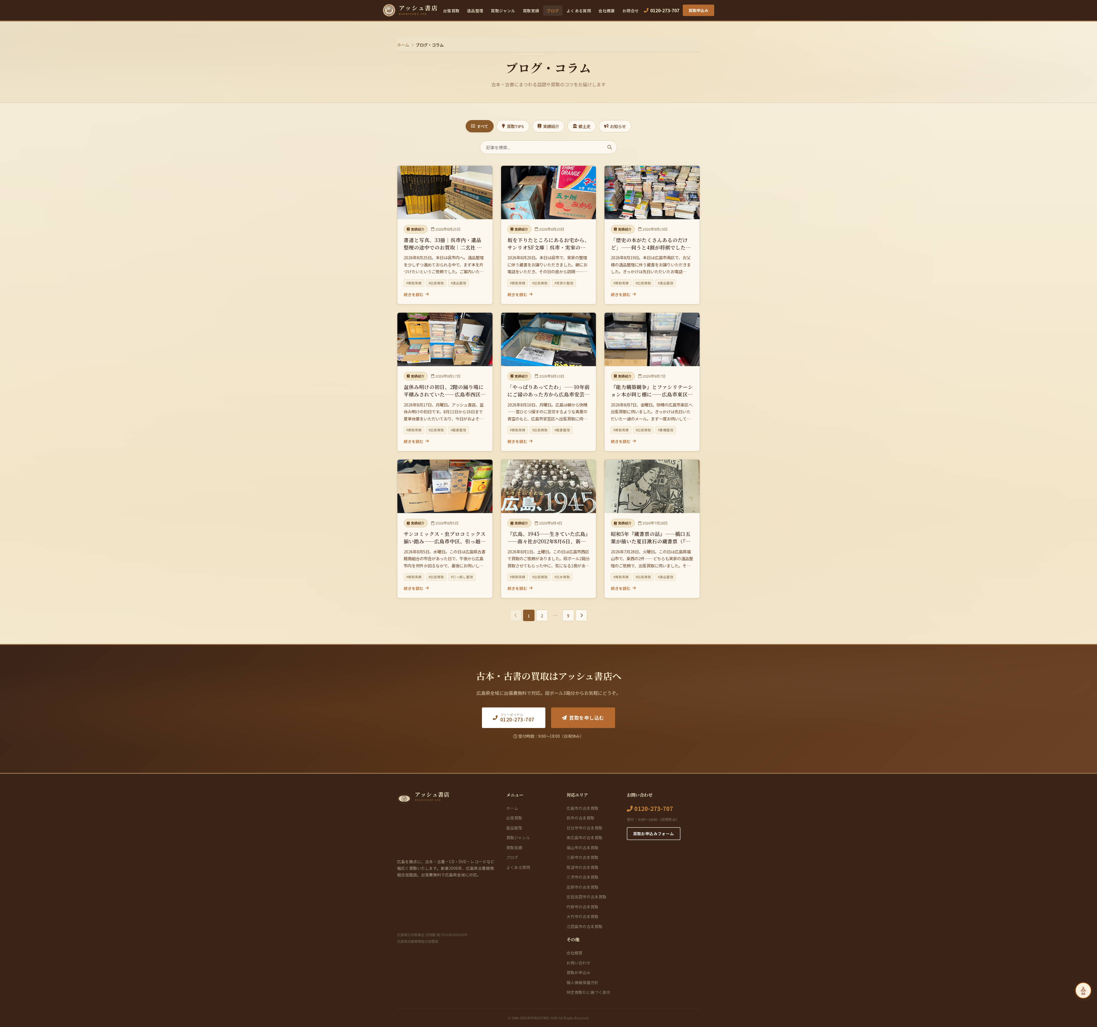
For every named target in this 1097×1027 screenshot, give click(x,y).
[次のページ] (581, 615)
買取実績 (531, 10)
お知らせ (618, 126)
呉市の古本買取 (580, 818)
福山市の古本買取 (582, 847)
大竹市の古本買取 (582, 916)
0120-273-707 (653, 808)
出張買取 (451, 10)
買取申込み (698, 10)
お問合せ (630, 10)
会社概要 (606, 10)
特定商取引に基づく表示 (588, 992)
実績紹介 (551, 126)
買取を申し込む (586, 717)
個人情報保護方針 (582, 982)
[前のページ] (515, 615)
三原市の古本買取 (582, 857)
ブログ (553, 10)
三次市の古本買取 (582, 877)
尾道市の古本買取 (582, 867)
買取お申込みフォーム (653, 833)
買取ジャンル (503, 10)
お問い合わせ (578, 963)
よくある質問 (578, 10)
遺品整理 (475, 10)
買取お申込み (578, 972)
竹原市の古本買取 (582, 907)
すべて (482, 126)
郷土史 (584, 126)
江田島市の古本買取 (584, 926)
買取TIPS (515, 126)
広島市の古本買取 (582, 808)
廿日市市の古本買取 (584, 828)
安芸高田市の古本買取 (586, 897)
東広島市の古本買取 (584, 837)
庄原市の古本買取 (582, 887)
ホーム (403, 45)
